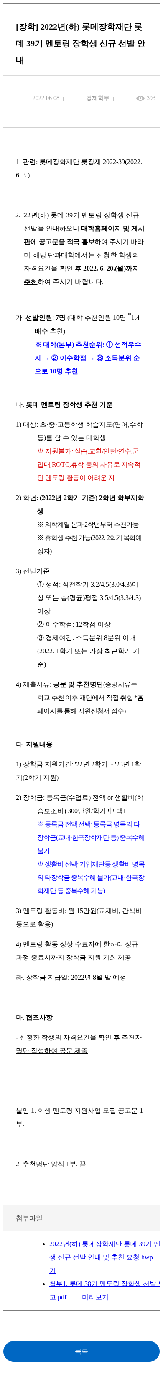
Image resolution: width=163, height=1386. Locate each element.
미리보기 (95, 1297)
